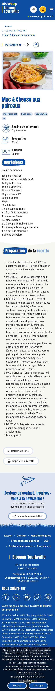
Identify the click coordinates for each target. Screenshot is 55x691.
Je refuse (17, 685)
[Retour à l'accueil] (9, 4)
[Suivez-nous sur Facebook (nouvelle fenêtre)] (5, 597)
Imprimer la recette (23, 461)
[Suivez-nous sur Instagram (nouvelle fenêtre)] (37, 597)
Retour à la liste (20, 450)
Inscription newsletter (29, 516)
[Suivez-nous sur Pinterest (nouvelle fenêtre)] (48, 597)
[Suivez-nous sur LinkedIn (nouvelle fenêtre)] (16, 597)
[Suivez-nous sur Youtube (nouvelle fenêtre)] (27, 597)
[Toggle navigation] (51, 10)
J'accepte (38, 685)
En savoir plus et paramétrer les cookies (27, 678)
